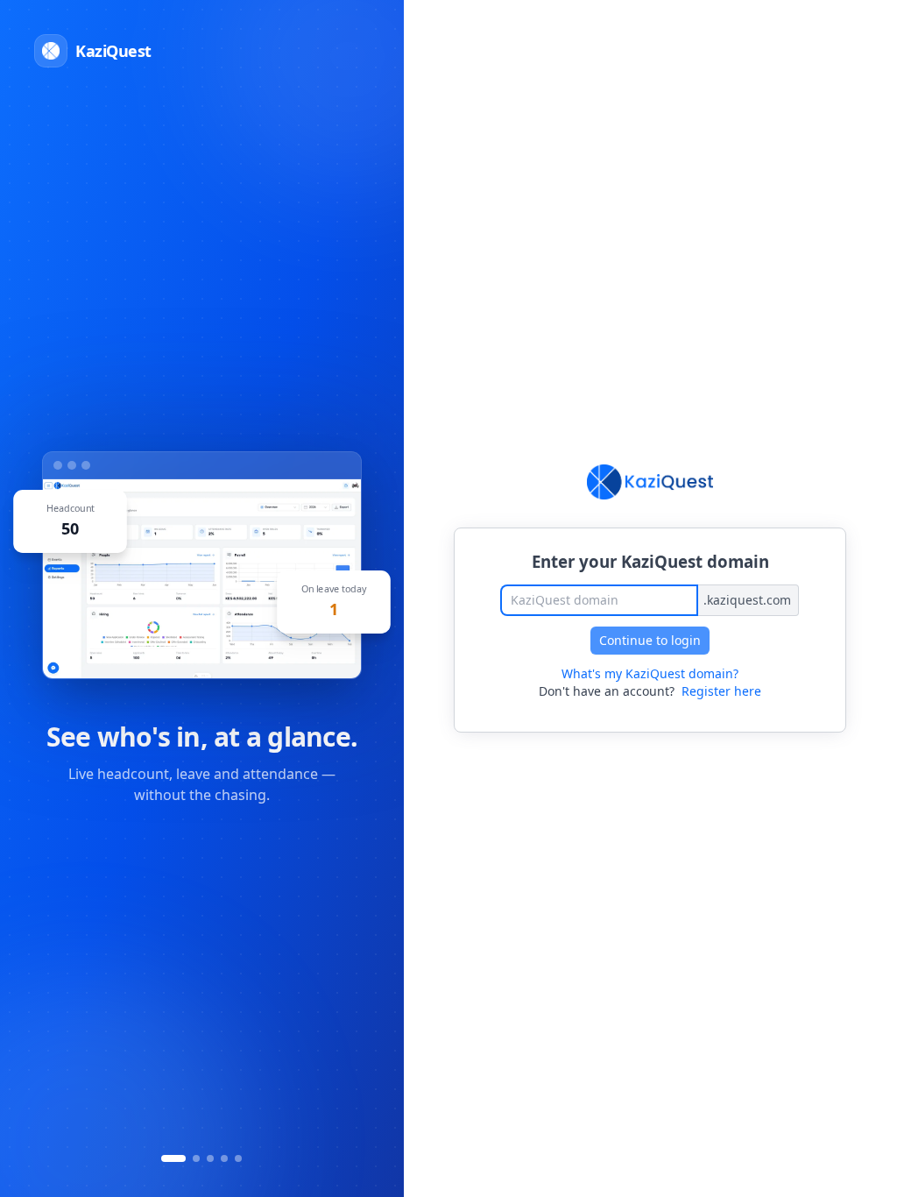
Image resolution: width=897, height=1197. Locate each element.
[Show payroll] (224, 1158)
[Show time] (196, 1158)
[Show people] (210, 1158)
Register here (721, 691)
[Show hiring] (238, 1158)
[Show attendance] (173, 1158)
